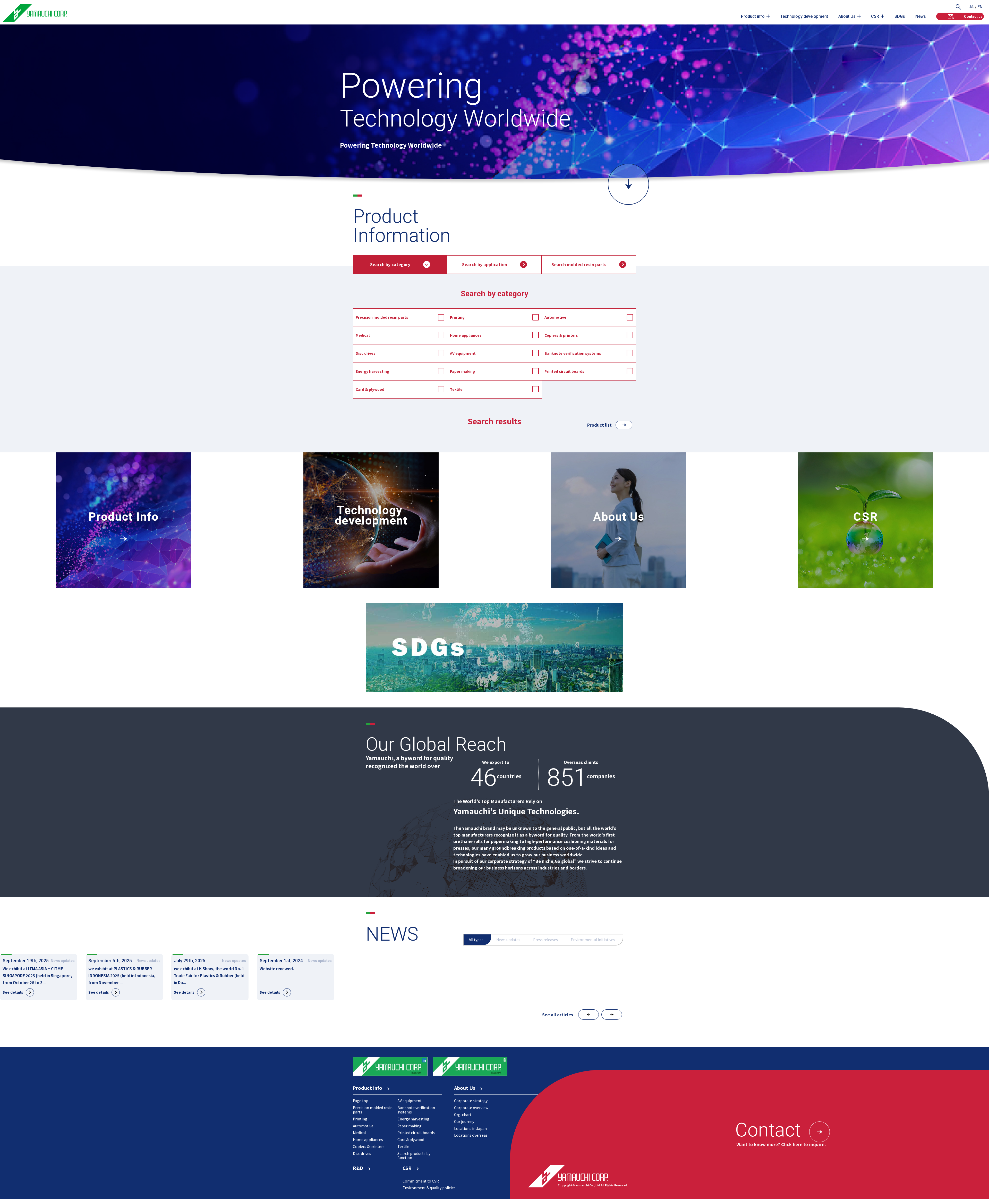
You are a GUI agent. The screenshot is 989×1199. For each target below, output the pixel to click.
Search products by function (413, 1155)
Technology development (804, 16)
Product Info (370, 1087)
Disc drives (366, 353)
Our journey (464, 1121)
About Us (847, 16)
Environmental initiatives (593, 939)
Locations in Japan (470, 1128)
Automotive (555, 317)
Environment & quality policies (429, 1187)
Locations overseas (471, 1135)
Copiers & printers (561, 335)
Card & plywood (370, 389)
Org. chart (462, 1114)
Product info (753, 16)
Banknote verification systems (572, 353)
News (920, 16)
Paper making (462, 371)
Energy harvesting (372, 371)
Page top (360, 1100)
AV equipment (463, 353)
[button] (588, 1014)
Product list (599, 425)
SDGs (899, 16)
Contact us (973, 16)
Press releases (545, 939)
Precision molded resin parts (382, 317)
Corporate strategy (471, 1100)
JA (971, 6)
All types (476, 939)
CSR (875, 16)
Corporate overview (471, 1107)
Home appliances (466, 335)
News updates (508, 939)
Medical (363, 335)
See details (13, 992)
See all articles (557, 1014)
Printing (457, 317)
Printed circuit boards (564, 371)
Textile (456, 389)
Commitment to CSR (421, 1181)
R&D (360, 1167)
